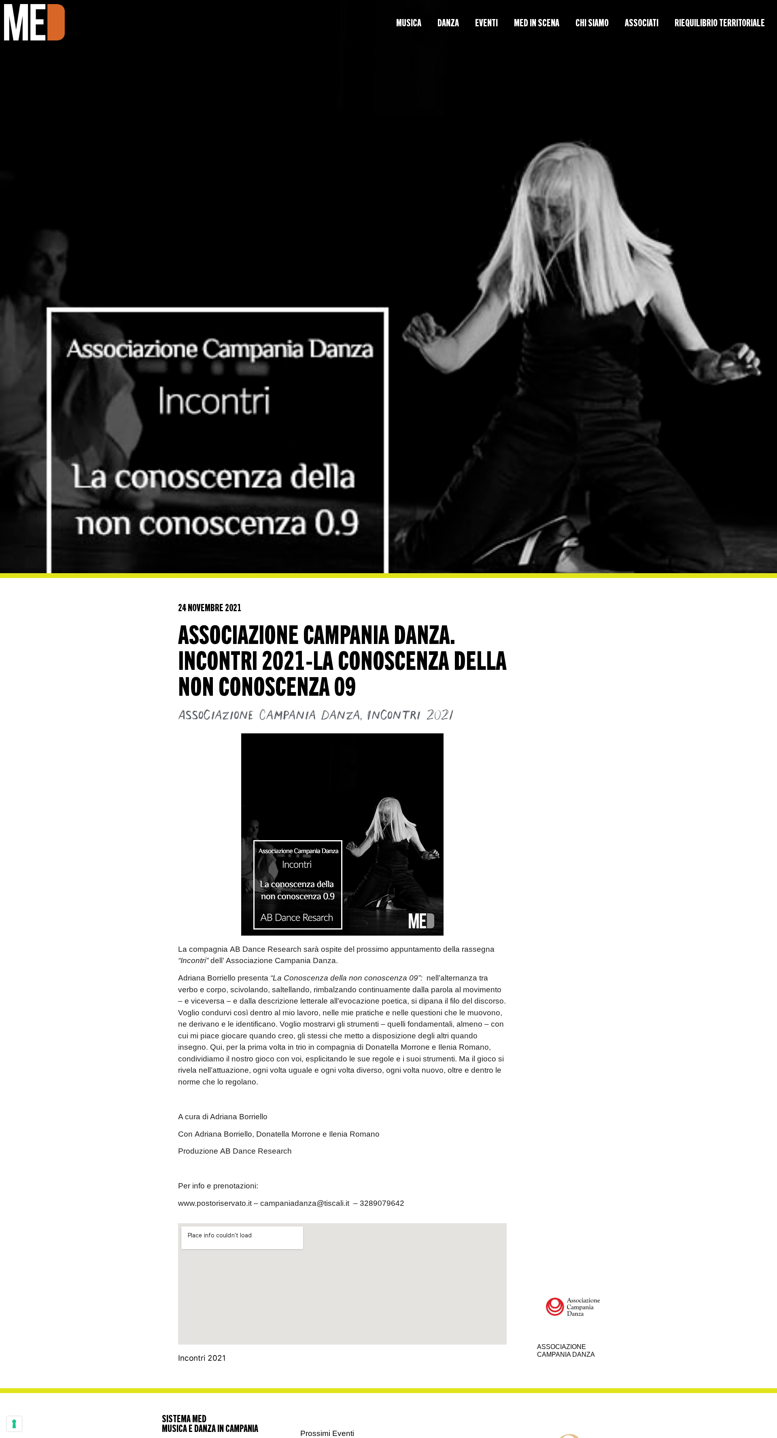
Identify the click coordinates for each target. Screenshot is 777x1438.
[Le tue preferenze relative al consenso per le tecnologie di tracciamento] (14, 1424)
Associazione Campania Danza (269, 715)
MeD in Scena (536, 22)
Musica (408, 22)
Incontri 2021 (410, 715)
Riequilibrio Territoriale (720, 22)
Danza (448, 22)
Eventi (486, 22)
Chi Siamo (592, 22)
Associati (641, 22)
